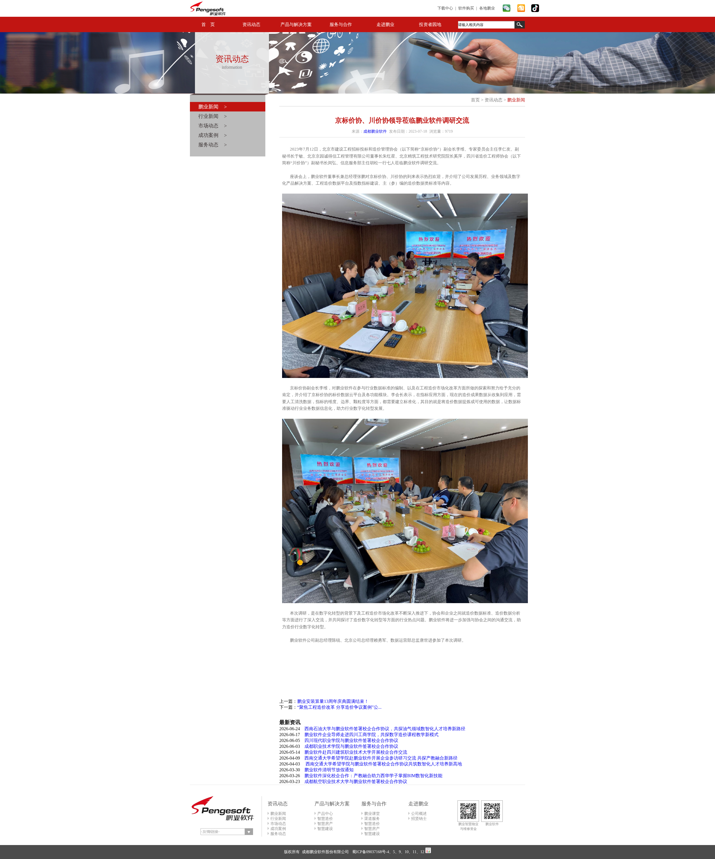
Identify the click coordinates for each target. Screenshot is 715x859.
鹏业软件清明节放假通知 (329, 769)
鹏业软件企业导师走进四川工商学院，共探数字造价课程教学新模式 (371, 734)
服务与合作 (341, 24)
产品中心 (325, 814)
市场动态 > (212, 126)
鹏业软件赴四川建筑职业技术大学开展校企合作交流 (355, 752)
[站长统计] (428, 852)
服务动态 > (212, 144)
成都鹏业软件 (375, 131)
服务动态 (278, 834)
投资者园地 (430, 24)
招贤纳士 (419, 819)
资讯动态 (251, 24)
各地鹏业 (487, 8)
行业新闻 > (212, 116)
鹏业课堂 (372, 814)
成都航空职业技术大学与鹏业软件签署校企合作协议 (355, 781)
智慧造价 (325, 819)
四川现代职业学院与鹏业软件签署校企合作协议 (351, 740)
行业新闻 (278, 819)
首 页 (208, 24)
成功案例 (278, 829)
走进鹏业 (385, 24)
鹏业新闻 (516, 99)
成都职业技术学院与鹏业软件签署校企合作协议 (351, 746)
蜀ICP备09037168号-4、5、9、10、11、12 (387, 852)
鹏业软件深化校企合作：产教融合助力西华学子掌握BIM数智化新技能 (373, 775)
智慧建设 (325, 829)
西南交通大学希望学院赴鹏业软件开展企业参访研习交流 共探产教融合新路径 (380, 758)
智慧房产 (325, 824)
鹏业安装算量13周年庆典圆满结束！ (333, 701)
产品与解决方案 (296, 24)
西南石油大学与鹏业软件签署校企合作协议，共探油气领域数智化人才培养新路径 (384, 728)
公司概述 (419, 814)
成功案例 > (212, 135)
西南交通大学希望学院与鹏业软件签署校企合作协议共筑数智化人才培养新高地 (383, 764)
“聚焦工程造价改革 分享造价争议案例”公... (339, 707)
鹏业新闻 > (212, 107)
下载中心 (445, 8)
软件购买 (466, 8)
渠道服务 (372, 819)
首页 (475, 99)
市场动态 (278, 824)
